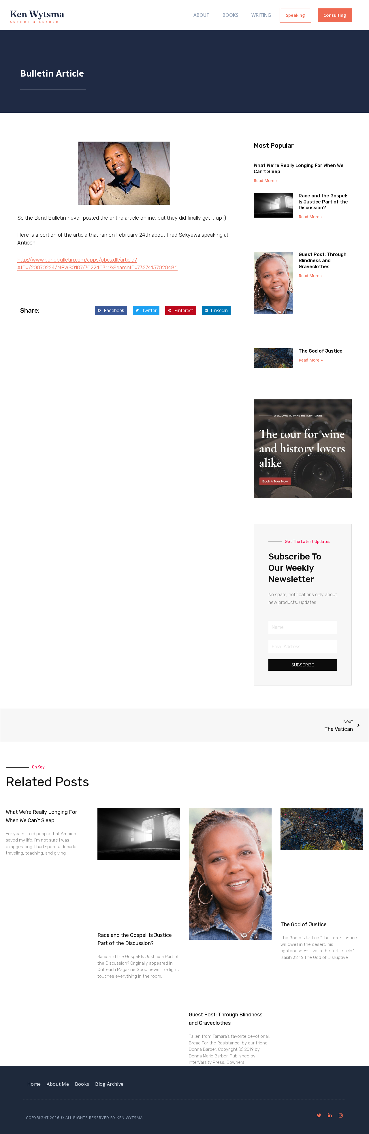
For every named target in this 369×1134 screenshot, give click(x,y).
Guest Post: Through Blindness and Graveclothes (323, 260)
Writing (261, 15)
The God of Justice (320, 351)
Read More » (266, 180)
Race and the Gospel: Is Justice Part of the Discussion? (323, 202)
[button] (111, 310)
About (201, 15)
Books (230, 15)
